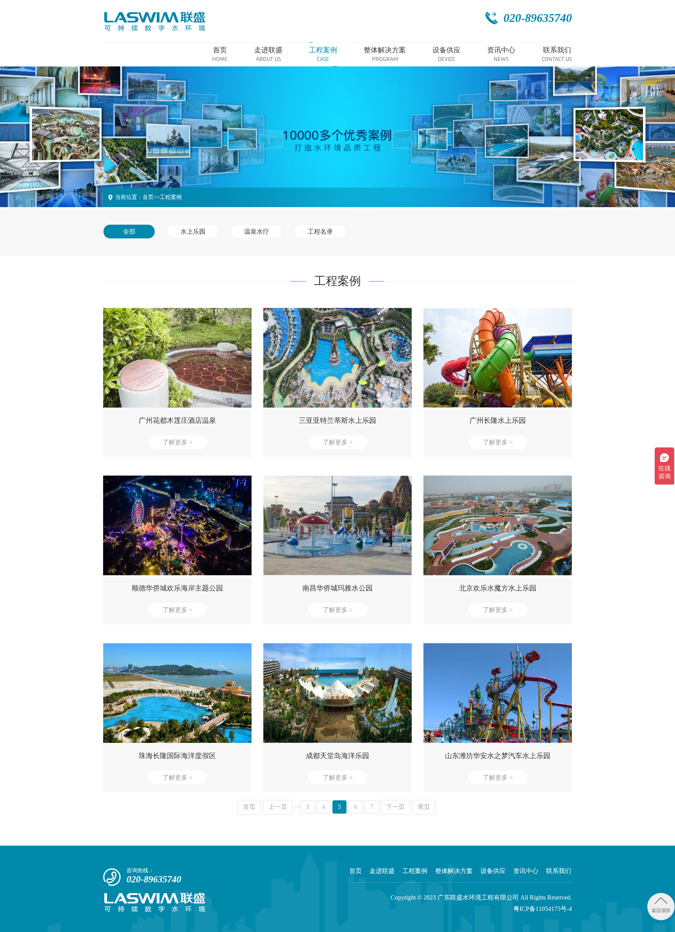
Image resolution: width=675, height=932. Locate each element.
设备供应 (492, 871)
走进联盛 (382, 871)
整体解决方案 (454, 871)
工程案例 (171, 197)
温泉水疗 (256, 231)
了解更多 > (177, 442)
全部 (129, 231)
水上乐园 (192, 231)
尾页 (424, 806)
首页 (148, 197)
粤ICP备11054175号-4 (542, 908)
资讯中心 (525, 871)
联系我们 (558, 871)
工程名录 (320, 231)
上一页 (277, 806)
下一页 (395, 806)
